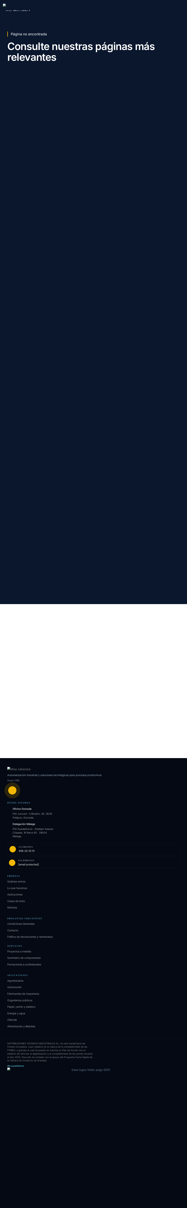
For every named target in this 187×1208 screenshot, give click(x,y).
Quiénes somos (16, 881)
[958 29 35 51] (12, 647)
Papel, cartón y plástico (21, 1006)
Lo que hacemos (17, 888)
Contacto (12, 930)
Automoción (14, 987)
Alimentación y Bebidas (21, 1026)
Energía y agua (16, 1013)
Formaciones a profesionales (24, 964)
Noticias (12, 907)
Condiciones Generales (21, 923)
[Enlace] (93, 849)
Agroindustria (15, 980)
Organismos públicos (19, 1000)
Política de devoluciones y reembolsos (30, 936)
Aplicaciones (14, 894)
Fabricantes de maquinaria (23, 993)
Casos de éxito (16, 901)
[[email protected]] (12, 655)
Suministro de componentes (24, 957)
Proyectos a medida (19, 951)
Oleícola (12, 1019)
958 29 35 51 (27, 647)
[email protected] (30, 655)
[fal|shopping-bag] (12, 790)
